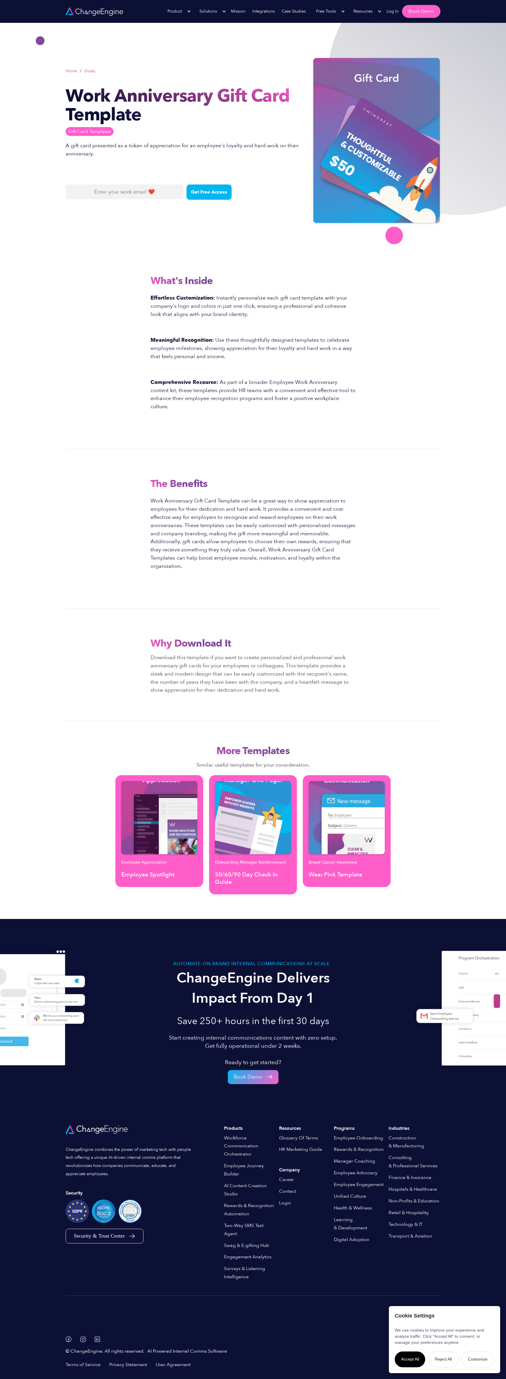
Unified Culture (350, 1196)
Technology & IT (406, 1224)
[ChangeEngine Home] (97, 1129)
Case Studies (294, 11)
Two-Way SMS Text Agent (244, 1229)
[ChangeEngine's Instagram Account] (83, 1339)
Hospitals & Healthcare (413, 1189)
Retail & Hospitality (409, 1212)
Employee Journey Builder (244, 1170)
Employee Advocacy (355, 1173)
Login (285, 1203)
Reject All (443, 1359)
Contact (287, 1191)
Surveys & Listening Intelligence (244, 1272)
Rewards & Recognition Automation (249, 1209)
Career (286, 1179)
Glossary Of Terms (298, 1138)
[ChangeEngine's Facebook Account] (68, 1339)
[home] (94, 11)
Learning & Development (350, 1223)
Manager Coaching (354, 1161)
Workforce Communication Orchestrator (241, 1146)
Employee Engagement (359, 1184)
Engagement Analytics (247, 1257)
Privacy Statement (128, 1364)
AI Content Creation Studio (245, 1190)
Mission (238, 11)
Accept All (410, 1359)
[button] (176, 11)
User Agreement (173, 1364)
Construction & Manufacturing (406, 1142)
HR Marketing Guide (300, 1149)
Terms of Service (83, 1364)
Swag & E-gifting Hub (246, 1245)
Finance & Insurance (410, 1177)
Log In (393, 11)
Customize (478, 1359)
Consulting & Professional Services (413, 1161)
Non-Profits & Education (414, 1201)
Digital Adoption (351, 1239)
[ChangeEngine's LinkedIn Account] (97, 1339)
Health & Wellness (353, 1208)
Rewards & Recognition (359, 1149)
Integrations (263, 11)
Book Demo (421, 11)
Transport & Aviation (410, 1236)
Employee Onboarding (358, 1138)
